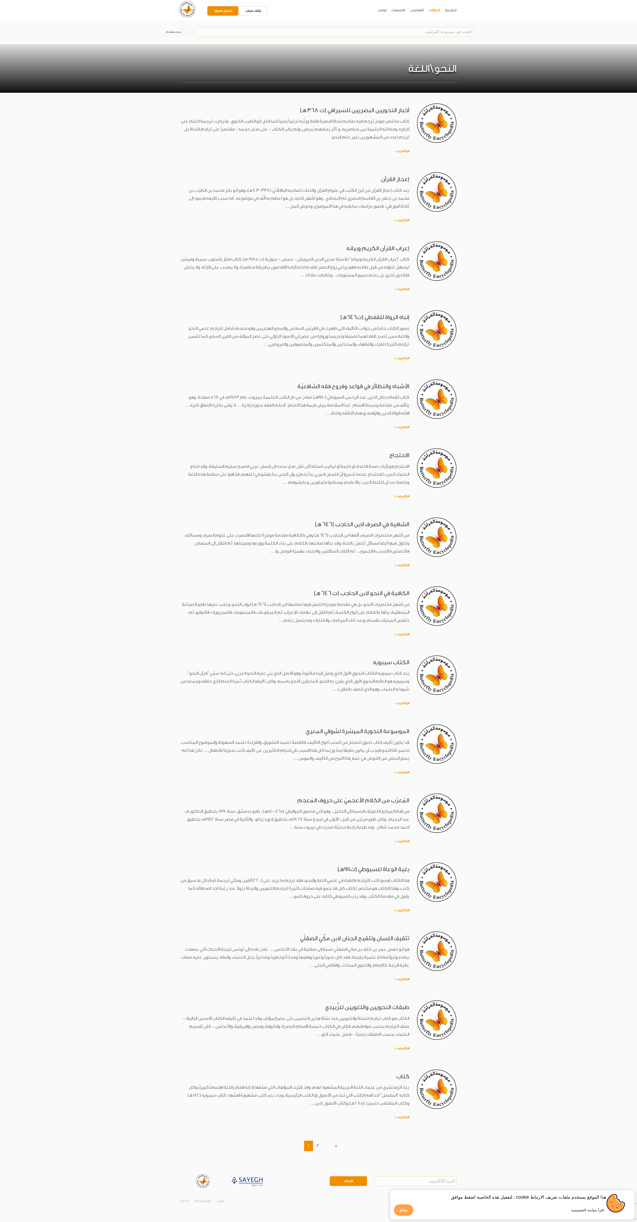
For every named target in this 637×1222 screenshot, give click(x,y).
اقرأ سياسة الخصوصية (587, 1210)
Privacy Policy (202, 1201)
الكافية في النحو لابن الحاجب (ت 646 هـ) (361, 593)
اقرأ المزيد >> (402, 151)
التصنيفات (398, 10)
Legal (220, 1201)
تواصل (382, 10)
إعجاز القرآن (395, 179)
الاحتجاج (399, 455)
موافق (403, 1210)
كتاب (402, 1076)
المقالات (434, 10)
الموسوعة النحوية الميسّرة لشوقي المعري (357, 731)
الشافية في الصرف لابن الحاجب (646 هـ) (362, 524)
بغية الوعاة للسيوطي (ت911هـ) (373, 869)
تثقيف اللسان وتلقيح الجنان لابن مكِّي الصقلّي (354, 938)
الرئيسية (451, 10)
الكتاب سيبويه (391, 662)
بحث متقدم (173, 32)
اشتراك (348, 1181)
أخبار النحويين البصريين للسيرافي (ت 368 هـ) (354, 110)
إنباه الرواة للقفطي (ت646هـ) (374, 317)
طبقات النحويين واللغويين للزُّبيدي (367, 1007)
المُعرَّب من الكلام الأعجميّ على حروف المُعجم (353, 800)
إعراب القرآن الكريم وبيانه (377, 248)
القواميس (417, 10)
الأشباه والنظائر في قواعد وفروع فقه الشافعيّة (353, 386)
